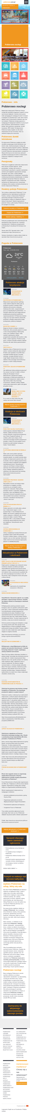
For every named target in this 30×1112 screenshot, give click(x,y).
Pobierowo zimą (21, 1040)
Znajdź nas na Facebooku (15, 1109)
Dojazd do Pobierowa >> (15, 212)
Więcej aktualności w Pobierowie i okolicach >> (15, 830)
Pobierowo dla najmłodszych (21, 1038)
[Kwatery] (24, 66)
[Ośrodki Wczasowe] (15, 85)
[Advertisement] (15, 33)
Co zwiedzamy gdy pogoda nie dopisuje (21, 1033)
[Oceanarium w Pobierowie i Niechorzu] (7, 292)
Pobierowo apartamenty (7, 1084)
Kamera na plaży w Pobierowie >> (15, 208)
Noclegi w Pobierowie (6, 1038)
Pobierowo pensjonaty (7, 1071)
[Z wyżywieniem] (15, 94)
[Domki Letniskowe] (15, 66)
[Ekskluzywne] (24, 85)
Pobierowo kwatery (6, 1068)
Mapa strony (7, 1098)
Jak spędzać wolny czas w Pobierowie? (7, 1046)
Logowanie (4, 1109)
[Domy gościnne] (6, 76)
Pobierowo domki (6, 1092)
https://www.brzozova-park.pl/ (14, 237)
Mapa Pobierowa (21, 1051)
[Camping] (6, 66)
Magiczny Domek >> (10, 326)
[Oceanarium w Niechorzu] (5, 583)
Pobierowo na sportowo (7, 1041)
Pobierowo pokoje (6, 1095)
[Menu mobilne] (26, 2)
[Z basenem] (24, 94)
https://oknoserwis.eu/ (15, 232)
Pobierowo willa (6, 1077)
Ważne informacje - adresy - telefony (20, 1045)
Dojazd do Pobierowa (19, 1054)
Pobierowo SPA (8, 1074)
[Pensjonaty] (24, 76)
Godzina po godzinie (12, 277)
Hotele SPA (20, 1057)
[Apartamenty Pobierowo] (15, 55)
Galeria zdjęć (20, 1050)
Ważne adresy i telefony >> (15, 217)
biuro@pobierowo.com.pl (22, 1083)
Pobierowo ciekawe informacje (7, 1033)
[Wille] (15, 76)
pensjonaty (23, 184)
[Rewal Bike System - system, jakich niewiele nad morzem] (7, 392)
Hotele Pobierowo (6, 1081)
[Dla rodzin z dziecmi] (6, 94)
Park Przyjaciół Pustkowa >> (13, 429)
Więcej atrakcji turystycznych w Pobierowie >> (15, 405)
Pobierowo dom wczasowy (8, 1088)
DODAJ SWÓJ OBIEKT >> (10, 868)
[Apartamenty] (6, 85)
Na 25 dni (21, 277)
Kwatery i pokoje (6, 196)
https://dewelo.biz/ (13, 222)
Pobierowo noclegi (6, 1064)
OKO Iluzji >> (7, 347)
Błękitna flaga (8, 1050)
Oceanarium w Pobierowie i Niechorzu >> (17, 293)
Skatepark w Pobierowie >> (13, 300)
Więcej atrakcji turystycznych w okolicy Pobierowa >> (15, 546)
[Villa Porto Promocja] (15, 16)
